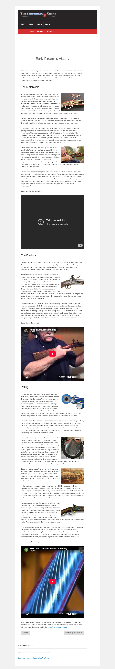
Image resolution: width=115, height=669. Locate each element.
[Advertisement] (59, 42)
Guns (31, 24)
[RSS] (22, 31)
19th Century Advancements (73, 633)
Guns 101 (25, 633)
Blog (47, 24)
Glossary (50, 31)
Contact (40, 31)
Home (32, 31)
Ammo (39, 24)
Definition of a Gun (49, 71)
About (22, 24)
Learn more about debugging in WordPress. (33, 658)
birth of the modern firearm (57, 627)
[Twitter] (26, 31)
